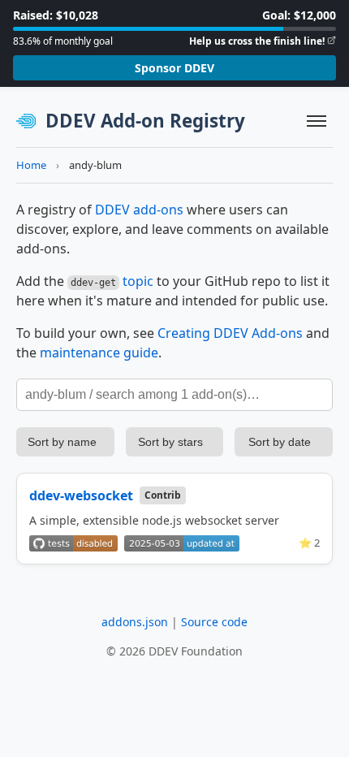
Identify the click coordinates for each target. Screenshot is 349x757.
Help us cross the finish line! (257, 41)
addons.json (134, 621)
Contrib (162, 495)
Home (31, 165)
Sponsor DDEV (174, 68)
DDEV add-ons (139, 209)
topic (138, 281)
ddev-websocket (81, 495)
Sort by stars (170, 441)
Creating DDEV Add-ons (230, 333)
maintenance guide (99, 352)
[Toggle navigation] (316, 121)
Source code (214, 621)
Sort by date (279, 441)
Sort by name (62, 441)
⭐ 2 (309, 542)
